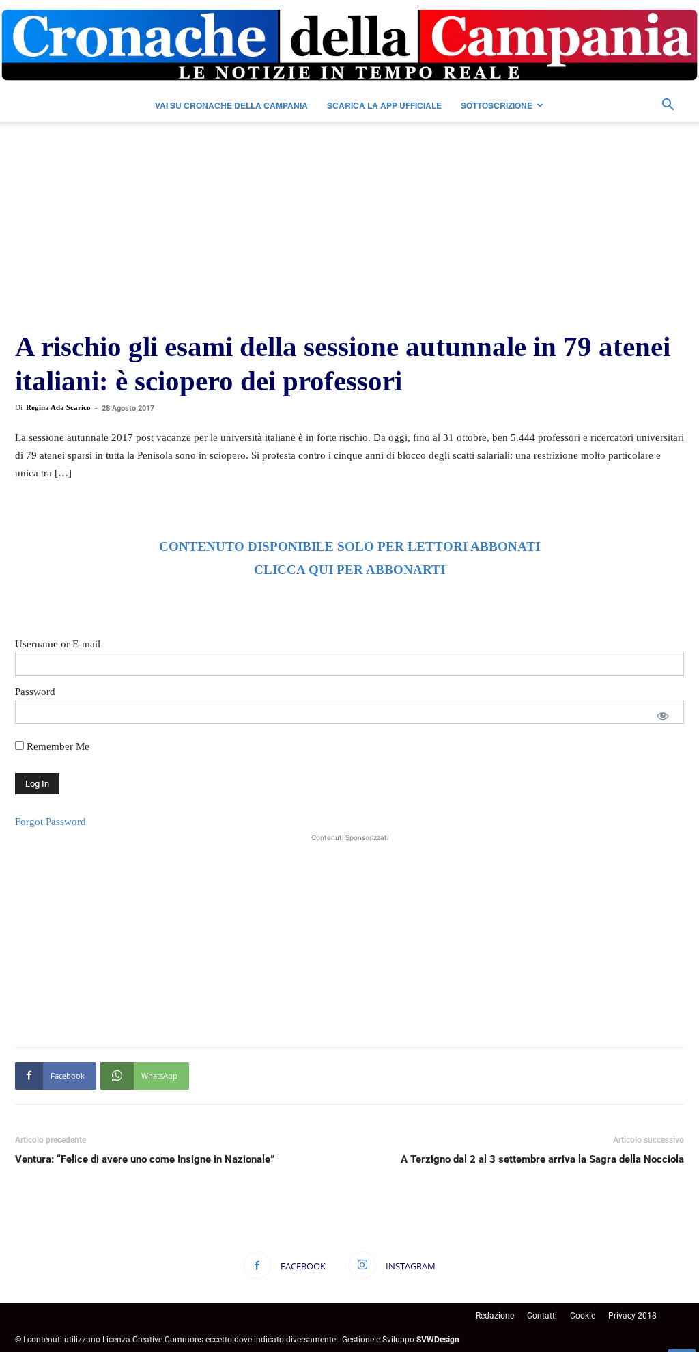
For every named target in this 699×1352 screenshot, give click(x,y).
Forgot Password (50, 821)
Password (35, 691)
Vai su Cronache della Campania (231, 105)
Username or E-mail (57, 643)
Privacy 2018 (632, 1316)
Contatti (542, 1316)
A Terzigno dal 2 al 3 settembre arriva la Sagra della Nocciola (542, 1159)
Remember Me (56, 746)
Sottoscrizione (496, 105)
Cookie (582, 1316)
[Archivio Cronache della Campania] (349, 45)
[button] (667, 106)
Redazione (495, 1316)
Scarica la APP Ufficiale (384, 105)
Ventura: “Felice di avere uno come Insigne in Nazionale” (144, 1159)
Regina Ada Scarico (58, 407)
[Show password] (663, 716)
